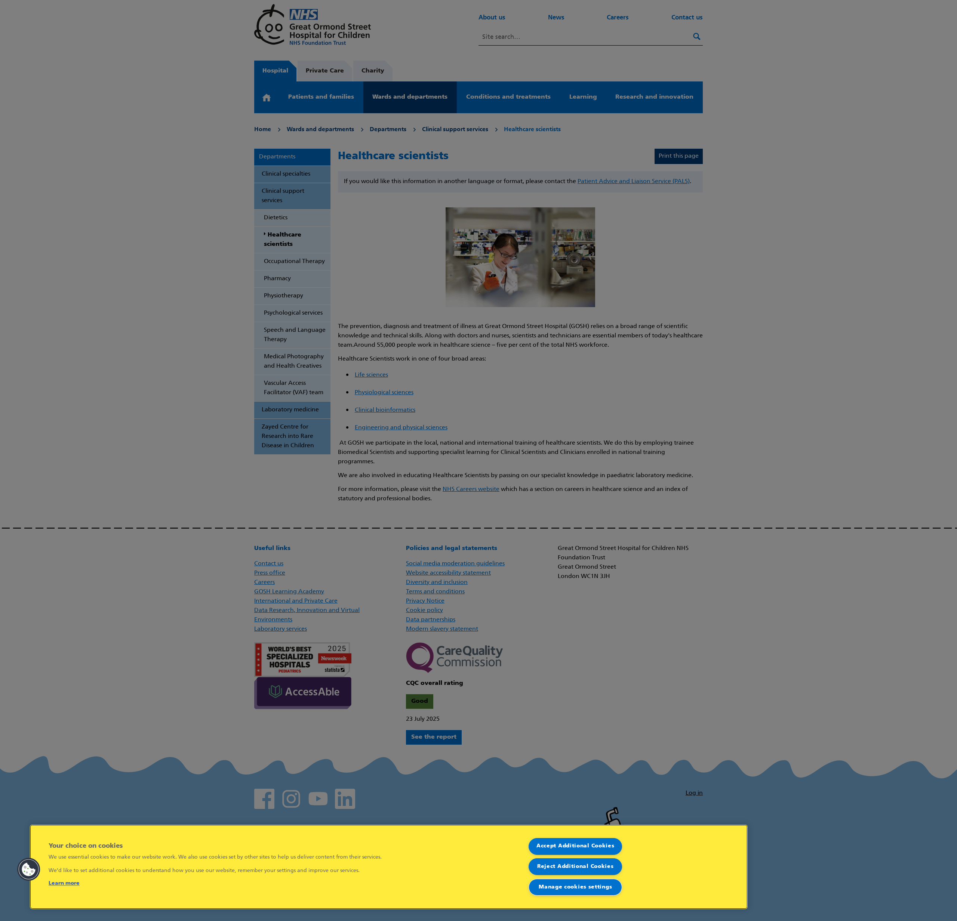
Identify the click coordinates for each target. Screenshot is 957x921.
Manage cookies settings (575, 887)
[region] (389, 867)
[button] (29, 869)
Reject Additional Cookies (575, 866)
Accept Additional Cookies (575, 846)
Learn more (64, 883)
